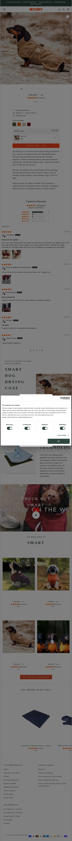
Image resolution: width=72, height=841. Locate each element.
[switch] (27, 428)
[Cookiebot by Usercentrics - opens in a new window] (61, 398)
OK (59, 441)
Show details (62, 435)
